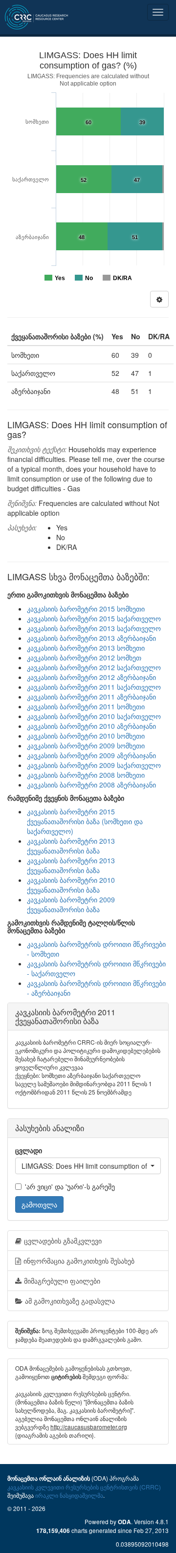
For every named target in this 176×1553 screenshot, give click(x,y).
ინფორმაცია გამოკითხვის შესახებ (78, 1261)
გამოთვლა (39, 1204)
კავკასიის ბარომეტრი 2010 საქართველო (94, 716)
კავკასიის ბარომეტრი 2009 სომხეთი (86, 745)
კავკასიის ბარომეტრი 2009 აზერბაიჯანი (91, 755)
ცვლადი (28, 1150)
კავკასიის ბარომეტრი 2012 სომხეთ (84, 657)
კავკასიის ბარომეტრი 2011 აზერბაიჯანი (91, 696)
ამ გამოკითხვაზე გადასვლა (70, 1301)
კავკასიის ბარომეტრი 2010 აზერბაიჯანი (91, 726)
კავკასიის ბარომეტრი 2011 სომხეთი (86, 706)
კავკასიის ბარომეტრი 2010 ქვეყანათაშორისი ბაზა (71, 885)
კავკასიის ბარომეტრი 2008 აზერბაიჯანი (91, 784)
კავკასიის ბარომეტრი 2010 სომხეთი (86, 736)
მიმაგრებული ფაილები (62, 1281)
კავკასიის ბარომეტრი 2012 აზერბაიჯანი (91, 677)
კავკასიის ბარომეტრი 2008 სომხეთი (86, 775)
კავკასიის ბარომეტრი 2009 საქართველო (94, 765)
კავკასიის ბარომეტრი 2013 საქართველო (94, 628)
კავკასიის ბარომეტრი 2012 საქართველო (94, 667)
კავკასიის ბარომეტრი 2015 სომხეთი (86, 608)
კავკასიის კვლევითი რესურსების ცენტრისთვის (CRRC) (84, 1487)
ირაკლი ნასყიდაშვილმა (69, 1495)
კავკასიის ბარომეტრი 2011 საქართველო (94, 687)
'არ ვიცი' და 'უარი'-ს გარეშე (70, 1186)
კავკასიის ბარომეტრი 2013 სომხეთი (86, 648)
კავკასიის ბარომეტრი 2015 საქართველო (94, 618)
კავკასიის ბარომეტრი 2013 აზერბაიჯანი (91, 638)
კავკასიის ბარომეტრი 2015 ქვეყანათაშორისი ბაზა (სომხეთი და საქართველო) (85, 821)
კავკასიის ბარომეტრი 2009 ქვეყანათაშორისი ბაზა (71, 904)
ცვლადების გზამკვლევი (63, 1241)
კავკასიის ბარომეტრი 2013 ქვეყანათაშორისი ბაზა (71, 845)
